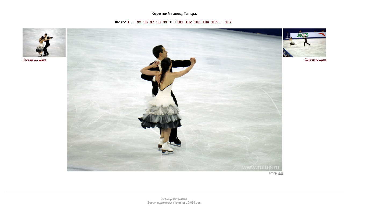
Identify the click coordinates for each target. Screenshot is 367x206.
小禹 (280, 173)
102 (188, 22)
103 (197, 22)
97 (152, 22)
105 (214, 22)
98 (158, 22)
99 (165, 22)
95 (139, 22)
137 (228, 22)
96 (145, 22)
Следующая (315, 59)
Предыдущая (34, 59)
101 (180, 22)
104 (206, 22)
